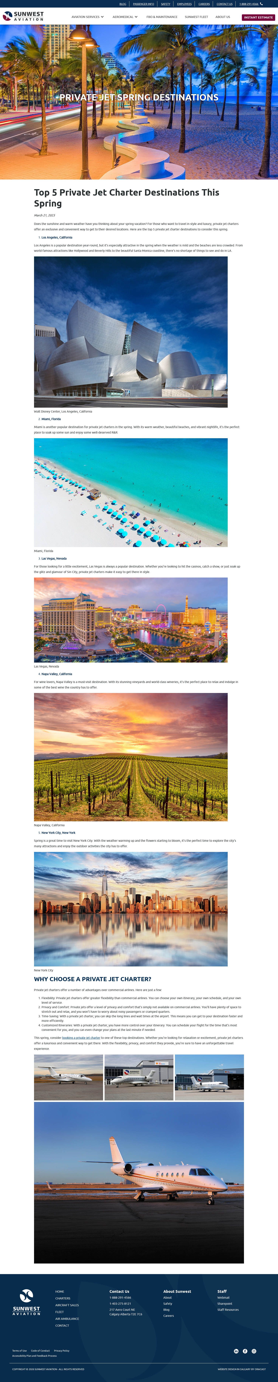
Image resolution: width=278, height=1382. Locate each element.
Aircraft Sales (67, 1305)
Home (59, 1291)
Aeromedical (123, 17)
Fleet (59, 1312)
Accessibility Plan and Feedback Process (34, 1355)
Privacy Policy (61, 1350)
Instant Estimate (258, 17)
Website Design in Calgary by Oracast (242, 1369)
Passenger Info (143, 3)
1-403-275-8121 (120, 1303)
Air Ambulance (67, 1318)
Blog (123, 3)
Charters (62, 1298)
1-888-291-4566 (249, 3)
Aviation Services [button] (85, 17)
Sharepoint (224, 1303)
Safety (165, 3)
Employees (184, 3)
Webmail (223, 1297)
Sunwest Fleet (196, 17)
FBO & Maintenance (162, 17)
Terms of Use (19, 1350)
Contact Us (224, 3)
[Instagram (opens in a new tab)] (254, 1351)
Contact (62, 1325)
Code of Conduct (40, 1350)
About (167, 1297)
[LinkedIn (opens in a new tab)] (236, 1351)
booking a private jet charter (81, 1037)
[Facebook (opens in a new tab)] (245, 1351)
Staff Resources (228, 1309)
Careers (204, 3)
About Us (223, 17)
